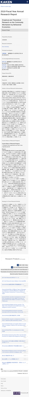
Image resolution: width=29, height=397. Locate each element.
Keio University (5, 46)
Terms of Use (4, 388)
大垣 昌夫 (4, 53)
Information (3, 378)
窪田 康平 (4, 64)
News (2, 385)
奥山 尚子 (4, 68)
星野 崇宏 (4, 61)
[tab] (15, 259)
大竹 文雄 (4, 66)
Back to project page (6, 6)
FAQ (2, 383)
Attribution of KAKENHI (6, 390)
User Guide (3, 381)
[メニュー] (27, 2)
